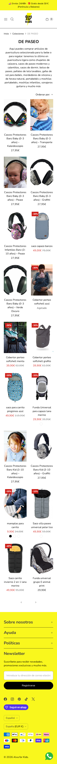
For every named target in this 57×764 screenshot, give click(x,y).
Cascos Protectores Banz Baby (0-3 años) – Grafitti (42, 196)
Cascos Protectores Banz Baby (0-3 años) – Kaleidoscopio (15, 140)
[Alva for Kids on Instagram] (14, 699)
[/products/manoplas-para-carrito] (15, 503)
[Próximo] (35, 602)
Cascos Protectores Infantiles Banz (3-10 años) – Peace (15, 249)
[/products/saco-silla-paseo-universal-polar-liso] (41, 503)
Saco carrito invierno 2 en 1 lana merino (15, 582)
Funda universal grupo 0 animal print (42, 582)
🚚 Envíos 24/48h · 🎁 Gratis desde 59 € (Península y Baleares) (28, 5)
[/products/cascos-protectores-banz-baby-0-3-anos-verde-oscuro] (15, 280)
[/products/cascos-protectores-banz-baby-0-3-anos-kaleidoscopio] (15, 114)
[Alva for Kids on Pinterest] (21, 699)
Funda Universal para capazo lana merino (42, 411)
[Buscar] (12, 19)
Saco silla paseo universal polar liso (42, 525)
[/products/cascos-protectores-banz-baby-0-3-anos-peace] (15, 172)
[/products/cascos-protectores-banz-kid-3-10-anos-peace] (15, 226)
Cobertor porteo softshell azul (42, 301)
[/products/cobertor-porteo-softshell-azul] (42, 280)
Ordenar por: (42, 94)
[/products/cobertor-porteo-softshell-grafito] (41, 337)
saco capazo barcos (42, 246)
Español (10, 718)
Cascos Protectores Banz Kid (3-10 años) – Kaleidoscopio (15, 471)
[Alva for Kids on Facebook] (7, 699)
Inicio (6, 33)
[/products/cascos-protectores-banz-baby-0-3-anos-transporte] (41, 114)
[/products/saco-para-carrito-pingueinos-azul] (15, 387)
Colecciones (18, 33)
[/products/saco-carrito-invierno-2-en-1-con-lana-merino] (15, 558)
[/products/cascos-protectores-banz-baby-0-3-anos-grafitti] (41, 172)
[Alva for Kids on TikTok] (28, 699)
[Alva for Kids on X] (35, 699)
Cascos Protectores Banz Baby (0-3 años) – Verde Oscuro (15, 305)
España (14, 726)
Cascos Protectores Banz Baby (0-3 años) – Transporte (42, 138)
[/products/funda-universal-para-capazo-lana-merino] (41, 387)
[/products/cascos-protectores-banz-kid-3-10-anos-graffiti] (41, 446)
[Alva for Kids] (28, 19)
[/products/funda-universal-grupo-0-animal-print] (41, 558)
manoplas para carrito (15, 525)
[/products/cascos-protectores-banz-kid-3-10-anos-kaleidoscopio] (15, 446)
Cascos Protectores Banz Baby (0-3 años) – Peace (15, 196)
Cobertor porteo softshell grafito (42, 359)
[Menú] (6, 19)
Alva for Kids (20, 757)
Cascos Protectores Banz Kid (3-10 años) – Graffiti (42, 469)
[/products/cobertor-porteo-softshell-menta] (15, 337)
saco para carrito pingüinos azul (15, 409)
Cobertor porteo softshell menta (15, 359)
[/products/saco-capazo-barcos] (41, 226)
